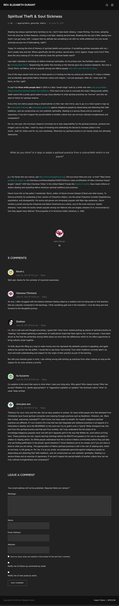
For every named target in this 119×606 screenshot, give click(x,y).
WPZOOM (112, 600)
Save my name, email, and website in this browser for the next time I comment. (40, 557)
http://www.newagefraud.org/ (52, 177)
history (43, 23)
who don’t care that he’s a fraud (82, 68)
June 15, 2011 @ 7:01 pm (27, 275)
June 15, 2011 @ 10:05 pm (28, 297)
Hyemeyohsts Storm (19, 65)
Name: (10, 520)
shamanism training (19, 107)
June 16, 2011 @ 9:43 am (27, 325)
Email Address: (14, 532)
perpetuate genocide (41, 107)
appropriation (24, 23)
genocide (35, 23)
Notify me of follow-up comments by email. (27, 566)
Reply (43, 275)
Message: (12, 494)
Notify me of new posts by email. (22, 575)
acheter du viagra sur (17, 180)
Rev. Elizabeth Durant (19, 5)
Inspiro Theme (99, 600)
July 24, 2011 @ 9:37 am (27, 408)
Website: (11, 544)
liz (12, 23)
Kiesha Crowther (82, 184)
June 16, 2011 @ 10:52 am (28, 379)
